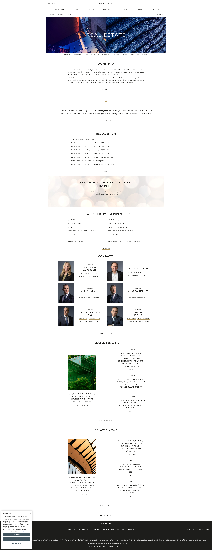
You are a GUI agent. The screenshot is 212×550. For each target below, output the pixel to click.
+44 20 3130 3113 (93, 295)
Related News (142, 55)
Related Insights (128, 55)
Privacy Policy (95, 529)
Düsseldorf (131, 319)
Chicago (83, 273)
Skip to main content (8, 1)
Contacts (115, 55)
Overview (68, 55)
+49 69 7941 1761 (94, 319)
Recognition (78, 55)
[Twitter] (111, 516)
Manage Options (16, 543)
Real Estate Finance (75, 238)
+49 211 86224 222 (143, 319)
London (83, 295)
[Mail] (104, 516)
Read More (106, 89)
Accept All (17, 534)
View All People (106, 333)
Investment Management (117, 223)
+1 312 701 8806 (93, 273)
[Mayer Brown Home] (106, 4)
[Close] (30, 513)
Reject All (17, 539)
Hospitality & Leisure (116, 234)
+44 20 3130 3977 (141, 295)
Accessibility (121, 529)
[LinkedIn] (101, 516)
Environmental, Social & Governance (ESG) (124, 241)
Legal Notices (83, 529)
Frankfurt (83, 319)
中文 (161, 14)
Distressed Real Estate (77, 241)
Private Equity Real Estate (118, 227)
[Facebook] (108, 516)
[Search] (163, 4)
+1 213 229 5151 (143, 272)
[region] (16, 530)
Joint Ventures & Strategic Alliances (82, 231)
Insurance (112, 238)
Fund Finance (73, 234)
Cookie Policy (23, 531)
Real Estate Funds (75, 223)
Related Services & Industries (97, 55)
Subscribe (106, 200)
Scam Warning (108, 529)
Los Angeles (132, 272)
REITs (70, 227)
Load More (106, 248)
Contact (131, 529)
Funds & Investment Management (120, 231)
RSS (138, 529)
